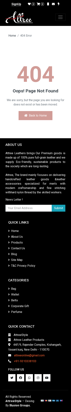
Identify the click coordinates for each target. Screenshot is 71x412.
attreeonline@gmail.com (29, 355)
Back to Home (38, 115)
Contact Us (18, 248)
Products (17, 242)
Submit (58, 208)
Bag (13, 288)
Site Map (17, 260)
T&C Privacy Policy (23, 265)
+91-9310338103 (25, 361)
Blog (14, 254)
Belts (14, 300)
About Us (17, 236)
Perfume (16, 312)
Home (12, 35)
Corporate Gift (20, 306)
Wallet (15, 294)
